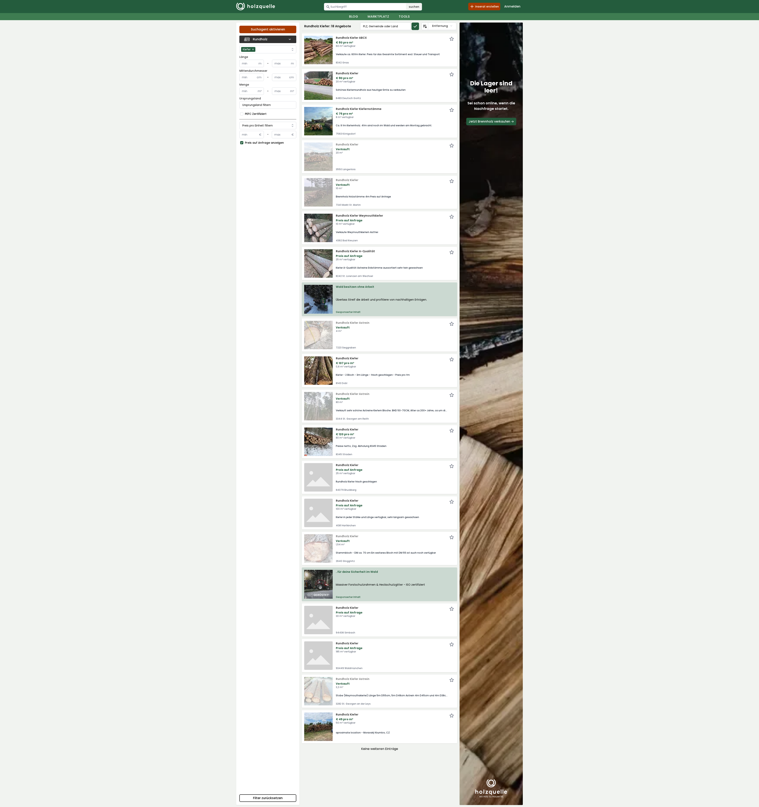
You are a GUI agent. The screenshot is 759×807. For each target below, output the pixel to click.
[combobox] (273, 49)
